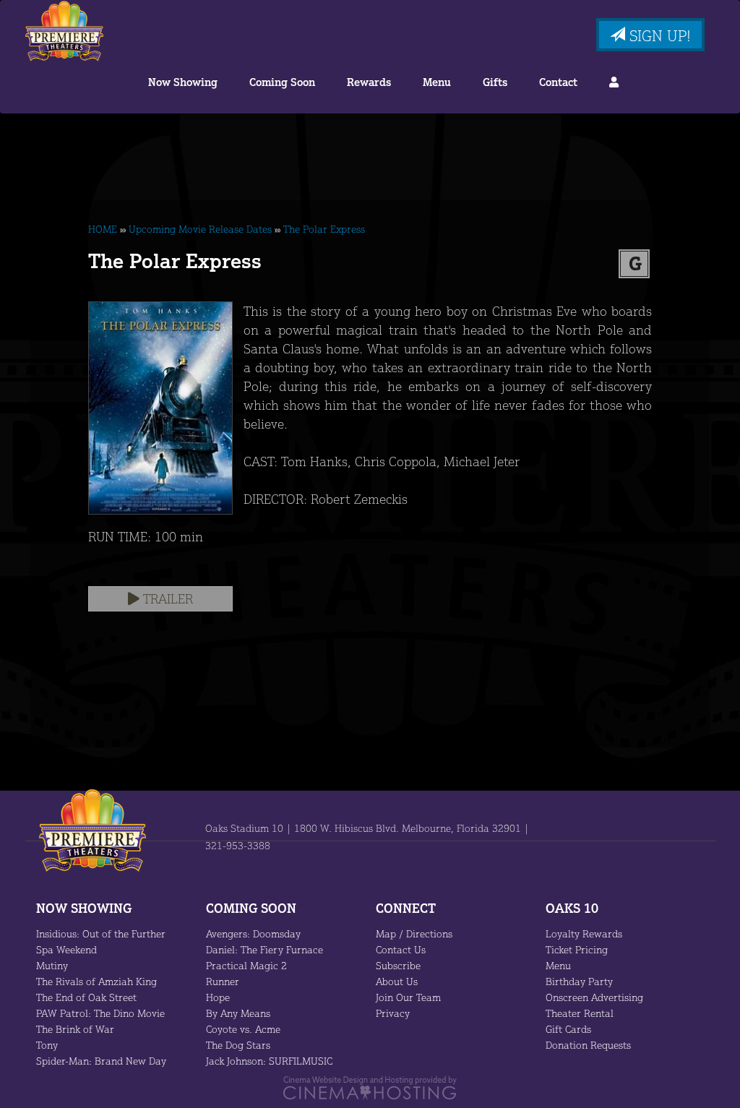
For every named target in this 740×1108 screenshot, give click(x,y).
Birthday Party (579, 981)
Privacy (393, 1013)
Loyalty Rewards (584, 933)
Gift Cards (568, 1029)
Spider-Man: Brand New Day (101, 1061)
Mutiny (52, 965)
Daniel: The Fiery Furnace (264, 949)
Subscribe (398, 965)
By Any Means (238, 1013)
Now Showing (183, 82)
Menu (437, 82)
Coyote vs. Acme (243, 1029)
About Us (397, 981)
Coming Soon (282, 82)
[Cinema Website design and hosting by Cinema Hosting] (370, 1087)
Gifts (495, 82)
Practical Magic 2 (246, 965)
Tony (47, 1045)
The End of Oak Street (86, 997)
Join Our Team (408, 997)
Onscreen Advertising (594, 997)
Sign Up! (658, 35)
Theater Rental (580, 1013)
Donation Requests (588, 1045)
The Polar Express (324, 229)
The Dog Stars (238, 1045)
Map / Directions (414, 933)
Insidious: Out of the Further (100, 933)
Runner (222, 981)
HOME (102, 229)
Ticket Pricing (577, 949)
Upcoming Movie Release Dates (200, 229)
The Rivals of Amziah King (96, 981)
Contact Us (401, 949)
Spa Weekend (66, 949)
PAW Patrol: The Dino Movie (100, 1013)
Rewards (369, 82)
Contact (558, 82)
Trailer (166, 598)
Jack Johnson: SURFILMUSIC (269, 1061)
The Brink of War (75, 1029)
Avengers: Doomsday (253, 933)
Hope (218, 997)
